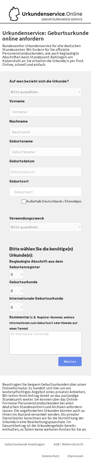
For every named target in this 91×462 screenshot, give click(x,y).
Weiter (70, 361)
